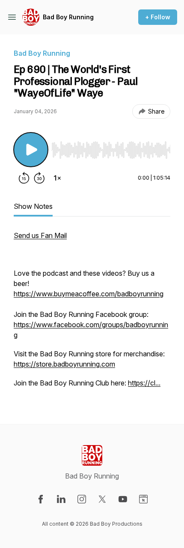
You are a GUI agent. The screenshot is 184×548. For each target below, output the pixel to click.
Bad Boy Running (68, 17)
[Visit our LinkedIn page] (61, 499)
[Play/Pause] (31, 149)
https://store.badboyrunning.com (64, 364)
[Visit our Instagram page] (81, 499)
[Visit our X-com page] (102, 499)
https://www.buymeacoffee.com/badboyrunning (88, 293)
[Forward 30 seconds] (39, 178)
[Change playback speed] (57, 178)
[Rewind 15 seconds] (24, 178)
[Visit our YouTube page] (123, 499)
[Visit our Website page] (143, 499)
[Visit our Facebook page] (40, 499)
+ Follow (157, 17)
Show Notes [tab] (33, 206)
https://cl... (144, 383)
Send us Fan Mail (40, 235)
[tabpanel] (92, 313)
